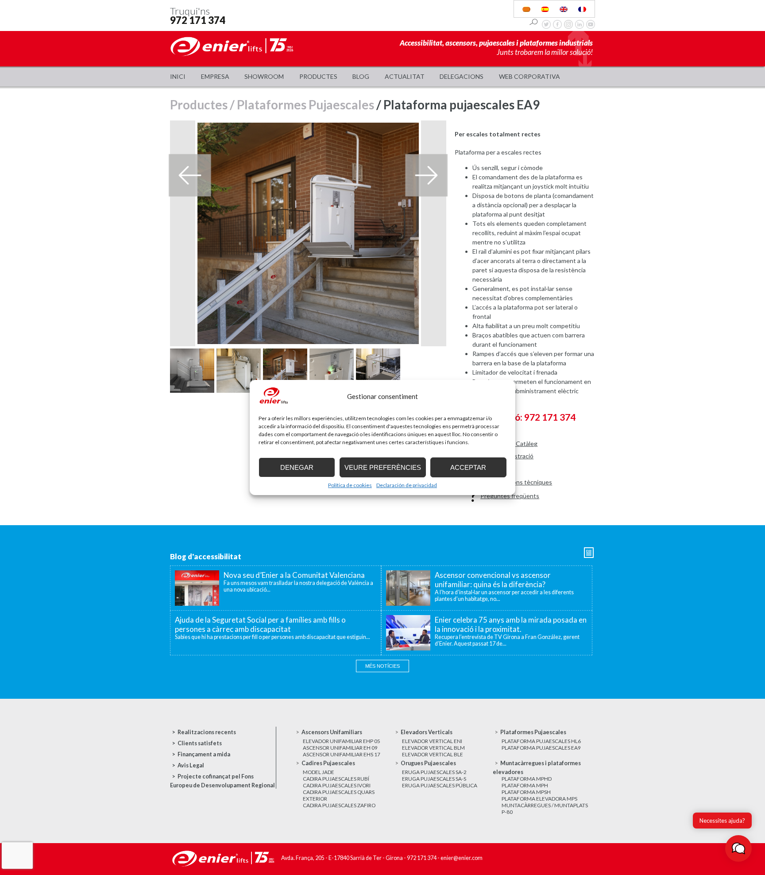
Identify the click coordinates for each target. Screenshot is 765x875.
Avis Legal (191, 765)
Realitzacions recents (207, 732)
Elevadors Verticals (426, 732)
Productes (318, 76)
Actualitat (405, 76)
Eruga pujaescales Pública (439, 785)
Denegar (296, 467)
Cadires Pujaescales (328, 763)
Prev (189, 175)
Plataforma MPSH (526, 792)
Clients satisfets (200, 743)
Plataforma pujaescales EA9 (541, 747)
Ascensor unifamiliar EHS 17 (341, 754)
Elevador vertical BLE (432, 754)
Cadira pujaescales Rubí (336, 778)
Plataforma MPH (525, 785)
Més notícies (382, 666)
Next (427, 175)
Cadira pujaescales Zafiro (339, 805)
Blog (360, 76)
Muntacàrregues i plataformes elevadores (537, 767)
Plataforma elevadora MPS (539, 798)
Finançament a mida (204, 754)
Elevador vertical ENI (432, 741)
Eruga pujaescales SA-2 (434, 772)
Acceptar (468, 467)
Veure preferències (382, 467)
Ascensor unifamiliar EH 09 (340, 747)
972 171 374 (197, 20)
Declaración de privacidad (406, 485)
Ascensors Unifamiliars (331, 732)
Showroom (264, 76)
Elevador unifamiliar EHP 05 (341, 741)
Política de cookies (350, 485)
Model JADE (318, 772)
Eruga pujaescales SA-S (434, 778)
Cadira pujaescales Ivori (337, 785)
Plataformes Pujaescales (305, 104)
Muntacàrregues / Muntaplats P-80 (545, 808)
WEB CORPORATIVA (529, 76)
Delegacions (461, 76)
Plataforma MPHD (527, 778)
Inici (177, 76)
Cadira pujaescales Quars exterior (339, 795)
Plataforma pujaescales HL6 (541, 741)
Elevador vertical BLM (433, 747)
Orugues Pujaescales (428, 763)
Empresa (215, 76)
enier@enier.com (461, 858)
